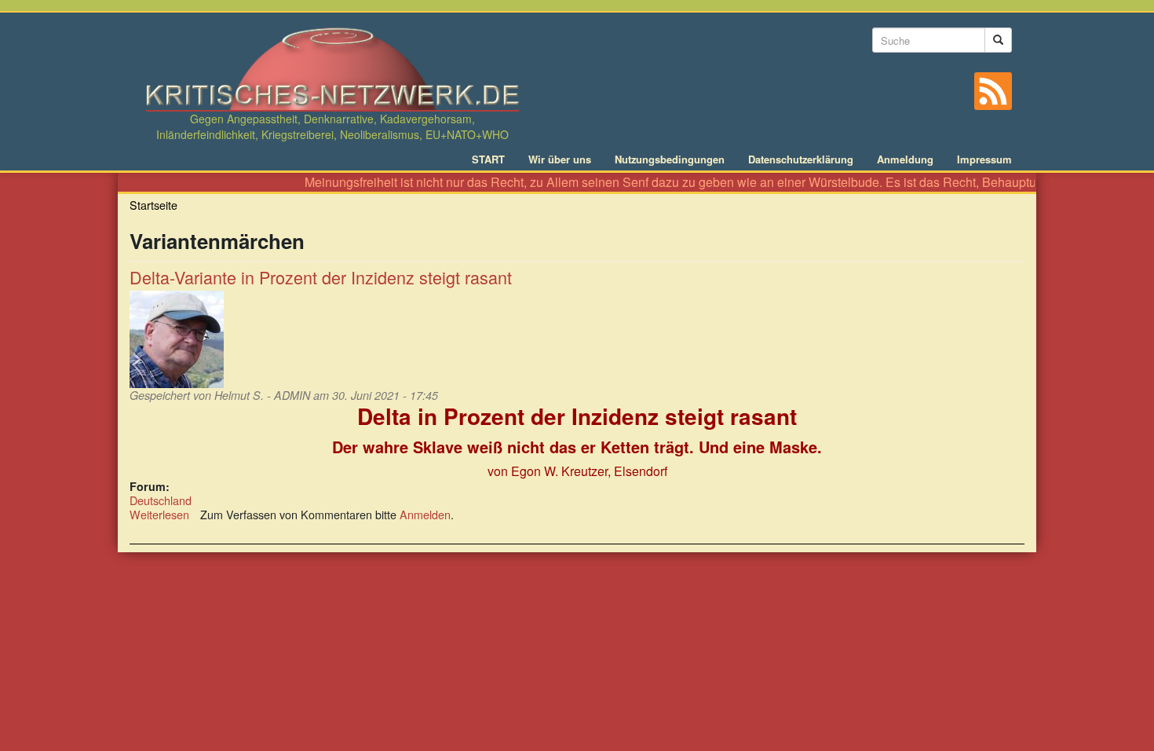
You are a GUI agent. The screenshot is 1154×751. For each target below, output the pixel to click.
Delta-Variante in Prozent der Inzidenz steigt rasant (321, 277)
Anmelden (425, 514)
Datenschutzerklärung (800, 159)
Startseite (153, 204)
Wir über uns (559, 159)
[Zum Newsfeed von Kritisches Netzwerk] (993, 91)
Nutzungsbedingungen (670, 159)
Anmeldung (905, 159)
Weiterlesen (159, 514)
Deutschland (161, 500)
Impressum (984, 159)
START (488, 159)
